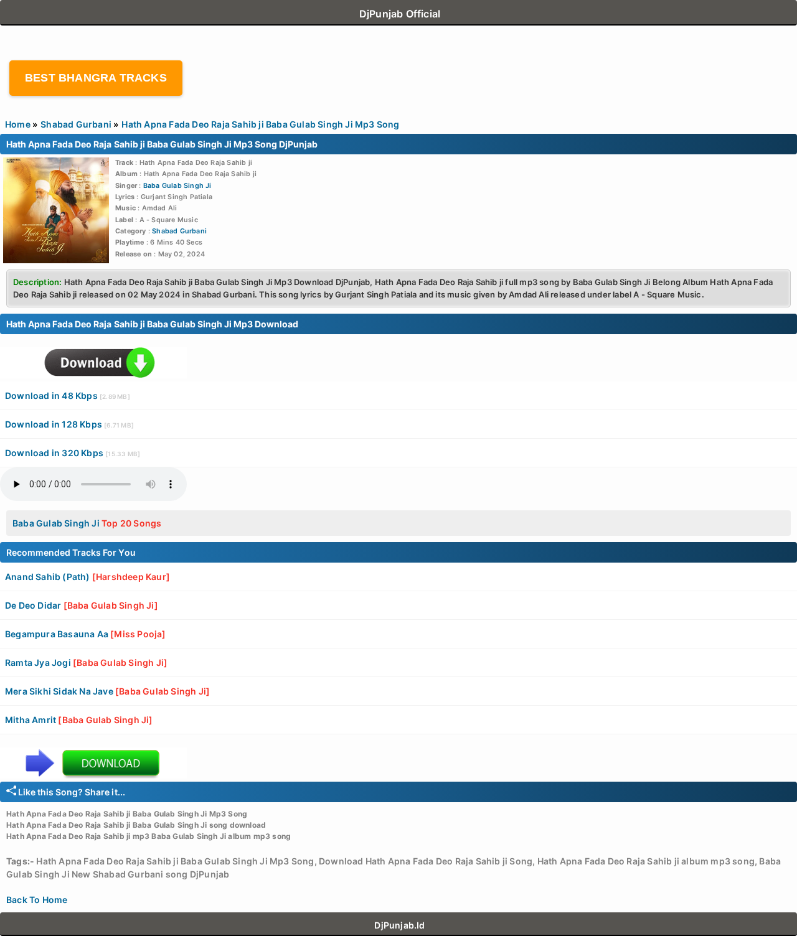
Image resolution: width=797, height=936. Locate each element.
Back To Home (36, 899)
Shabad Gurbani (179, 231)
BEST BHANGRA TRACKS (96, 78)
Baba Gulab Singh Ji (177, 186)
